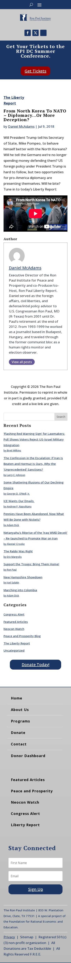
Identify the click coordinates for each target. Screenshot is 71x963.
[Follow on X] (35, 33)
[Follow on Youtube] (43, 33)
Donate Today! (35, 664)
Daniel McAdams (21, 126)
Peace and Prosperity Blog (22, 636)
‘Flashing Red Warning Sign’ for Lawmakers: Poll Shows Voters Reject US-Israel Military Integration (34, 439)
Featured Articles (16, 622)
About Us (20, 709)
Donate (18, 732)
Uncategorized (14, 650)
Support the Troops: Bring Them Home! (31, 564)
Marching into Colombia (20, 590)
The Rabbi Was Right (18, 551)
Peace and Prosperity (32, 791)
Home (16, 698)
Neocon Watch (14, 629)
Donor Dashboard (28, 755)
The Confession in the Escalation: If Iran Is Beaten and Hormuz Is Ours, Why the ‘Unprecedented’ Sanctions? (33, 463)
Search (61, 417)
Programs (20, 721)
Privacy (9, 937)
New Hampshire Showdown (23, 577)
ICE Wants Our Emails (19, 501)
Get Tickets (35, 71)
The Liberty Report (17, 643)
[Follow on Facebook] (27, 33)
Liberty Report (25, 824)
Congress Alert (14, 614)
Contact (19, 744)
